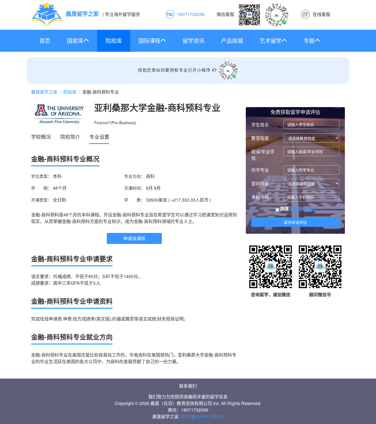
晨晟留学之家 (44, 92)
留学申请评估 (295, 222)
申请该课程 (134, 238)
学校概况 (41, 136)
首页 (44, 41)
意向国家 (260, 183)
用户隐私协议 (302, 208)
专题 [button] (309, 41)
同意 (297, 209)
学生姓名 (260, 124)
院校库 (113, 41)
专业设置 (99, 136)
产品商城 (232, 41)
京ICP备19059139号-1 (202, 416)
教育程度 (260, 138)
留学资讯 (193, 41)
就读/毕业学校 (262, 154)
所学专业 (260, 170)
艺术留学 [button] (271, 41)
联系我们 (188, 386)
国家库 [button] (75, 41)
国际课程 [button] (149, 41)
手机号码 (260, 197)
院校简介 (70, 136)
